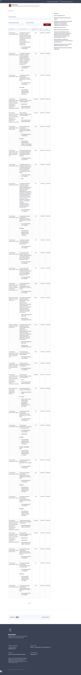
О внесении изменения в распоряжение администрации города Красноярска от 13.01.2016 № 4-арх (25, 286)
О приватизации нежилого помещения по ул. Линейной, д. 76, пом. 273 (25, 522)
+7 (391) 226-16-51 (12, 647)
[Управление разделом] (1, 671)
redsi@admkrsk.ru (12, 648)
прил (22, 70)
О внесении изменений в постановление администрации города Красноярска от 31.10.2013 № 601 (25, 414)
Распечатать (45, 617)
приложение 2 (24, 540)
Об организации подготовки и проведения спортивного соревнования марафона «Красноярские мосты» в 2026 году (25, 153)
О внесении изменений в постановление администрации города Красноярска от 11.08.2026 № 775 (25, 219)
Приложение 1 (24, 537)
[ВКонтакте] (16, 617)
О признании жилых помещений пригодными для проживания (25, 353)
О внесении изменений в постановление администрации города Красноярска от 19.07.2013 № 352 (25, 78)
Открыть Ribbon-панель (1, 1)
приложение (24, 434)
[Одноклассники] (18, 617)
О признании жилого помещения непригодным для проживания (25, 364)
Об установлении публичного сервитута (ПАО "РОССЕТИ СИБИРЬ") (25, 100)
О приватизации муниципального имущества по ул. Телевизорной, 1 (25, 426)
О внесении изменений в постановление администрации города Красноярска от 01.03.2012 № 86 (25, 588)
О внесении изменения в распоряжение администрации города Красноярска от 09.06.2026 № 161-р (25, 129)
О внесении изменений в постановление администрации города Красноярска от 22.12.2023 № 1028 (25, 499)
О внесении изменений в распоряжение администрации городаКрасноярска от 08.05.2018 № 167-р (25, 551)
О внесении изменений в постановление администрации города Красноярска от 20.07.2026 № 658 (25, 475)
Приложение (24, 104)
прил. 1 (22, 379)
